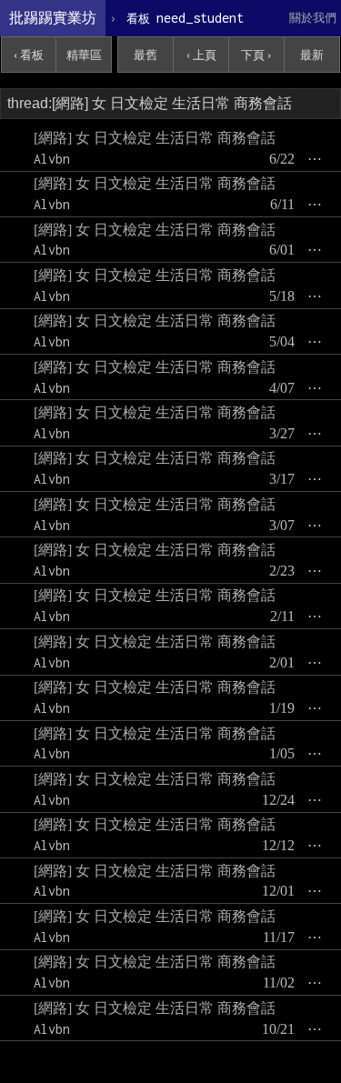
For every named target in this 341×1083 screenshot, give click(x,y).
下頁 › (256, 55)
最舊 (145, 55)
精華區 (84, 55)
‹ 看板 (29, 55)
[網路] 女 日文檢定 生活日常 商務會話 (155, 137)
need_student (185, 17)
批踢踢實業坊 (52, 17)
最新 (312, 55)
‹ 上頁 (201, 55)
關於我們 (312, 18)
